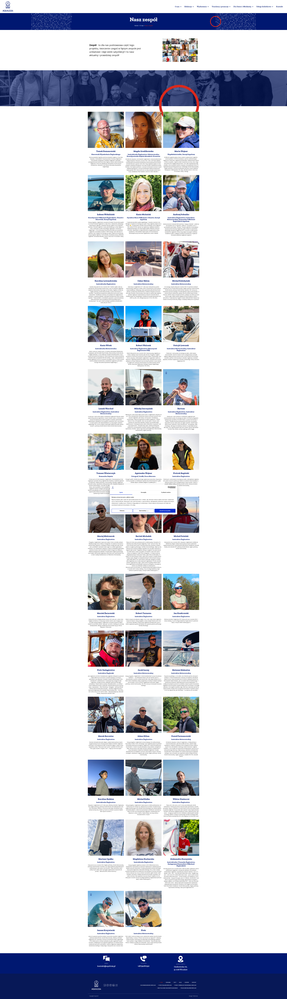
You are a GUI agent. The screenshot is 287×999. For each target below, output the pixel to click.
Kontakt (194, 982)
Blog (180, 982)
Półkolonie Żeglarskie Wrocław (188, 988)
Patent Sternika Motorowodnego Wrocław (185, 985)
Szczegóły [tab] (143, 492)
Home (136, 25)
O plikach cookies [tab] (166, 492)
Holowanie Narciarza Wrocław (148, 985)
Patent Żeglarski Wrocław (165, 985)
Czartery (187, 982)
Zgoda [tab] (121, 492)
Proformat (195, 996)
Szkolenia (168, 982)
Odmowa (122, 510)
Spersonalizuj (142, 510)
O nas (141, 25)
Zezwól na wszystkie (165, 510)
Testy (175, 982)
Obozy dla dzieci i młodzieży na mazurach (167, 988)
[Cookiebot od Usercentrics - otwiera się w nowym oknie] (168, 487)
